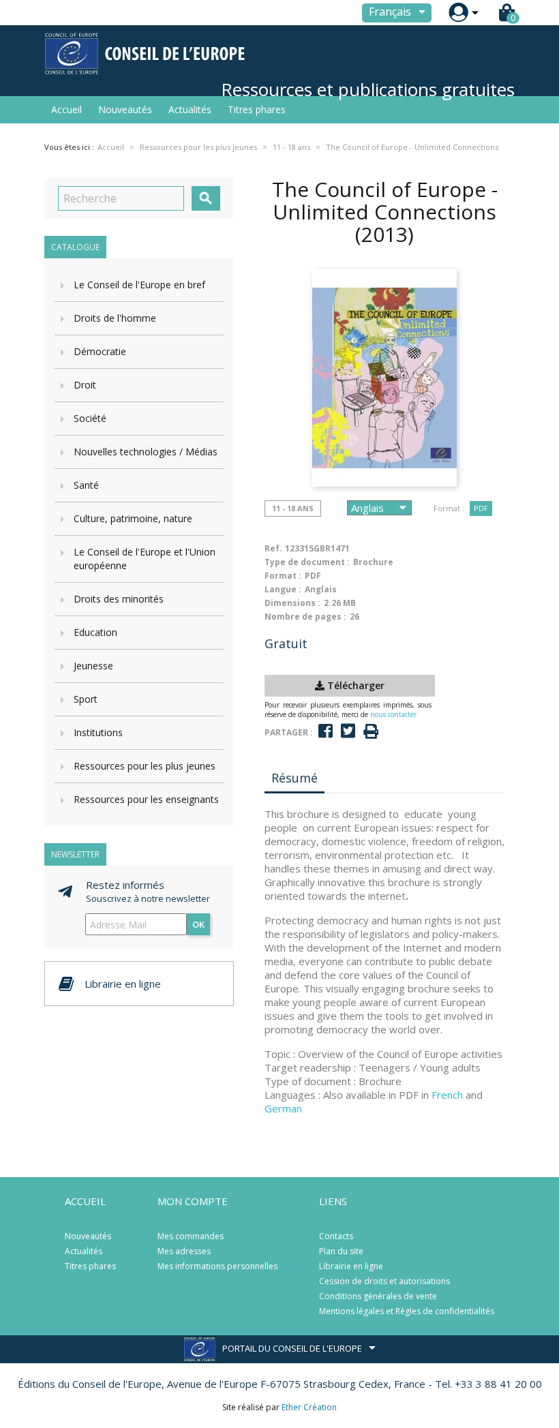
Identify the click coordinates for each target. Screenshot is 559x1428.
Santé (86, 484)
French (447, 1095)
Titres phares (257, 109)
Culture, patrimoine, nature (133, 518)
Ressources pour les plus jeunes (144, 765)
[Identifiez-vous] (458, 12)
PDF (481, 508)
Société (90, 418)
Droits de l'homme (115, 318)
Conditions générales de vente (378, 1296)
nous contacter (393, 714)
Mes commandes (190, 1236)
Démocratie (100, 351)
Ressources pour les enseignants (146, 799)
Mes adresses (184, 1251)
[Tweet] (348, 731)
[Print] (370, 732)
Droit (85, 384)
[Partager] (325, 731)
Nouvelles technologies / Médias (145, 451)
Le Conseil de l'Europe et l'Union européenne (144, 558)
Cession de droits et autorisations (384, 1281)
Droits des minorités (119, 598)
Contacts (336, 1236)
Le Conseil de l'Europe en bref (139, 284)
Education (95, 632)
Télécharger (354, 685)
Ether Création (309, 1407)
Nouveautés (125, 109)
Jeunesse (93, 665)
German (283, 1108)
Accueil (66, 109)
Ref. (273, 548)
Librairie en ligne (351, 1266)
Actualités (189, 109)
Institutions (98, 732)
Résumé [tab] (294, 778)
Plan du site (341, 1251)
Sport (85, 699)
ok (198, 924)
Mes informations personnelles (217, 1266)
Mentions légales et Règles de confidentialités (406, 1311)
